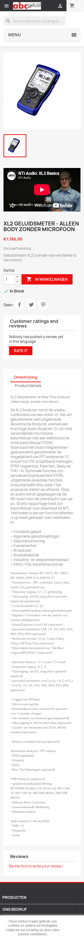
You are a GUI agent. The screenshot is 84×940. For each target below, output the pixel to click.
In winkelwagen (47, 279)
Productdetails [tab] (28, 385)
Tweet (31, 304)
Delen (19, 304)
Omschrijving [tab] (25, 377)
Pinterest (43, 304)
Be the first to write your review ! (36, 866)
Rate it (21, 350)
